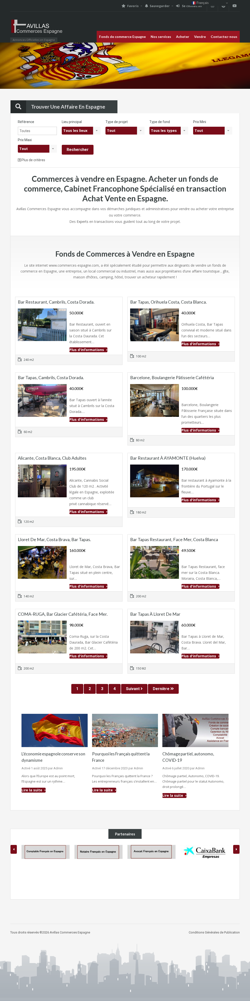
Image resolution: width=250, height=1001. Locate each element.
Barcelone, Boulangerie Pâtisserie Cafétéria (172, 377)
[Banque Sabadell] (204, 852)
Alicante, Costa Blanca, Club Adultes (52, 458)
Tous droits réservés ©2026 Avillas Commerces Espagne (50, 932)
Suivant (133, 688)
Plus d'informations (87, 349)
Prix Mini (199, 122)
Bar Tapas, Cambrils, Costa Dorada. (51, 377)
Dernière (161, 688)
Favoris (133, 6)
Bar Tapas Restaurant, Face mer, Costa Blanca (174, 539)
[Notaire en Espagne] (45, 852)
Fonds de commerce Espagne (122, 36)
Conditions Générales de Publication (214, 932)
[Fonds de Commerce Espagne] (37, 29)
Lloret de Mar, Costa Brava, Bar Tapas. (54, 539)
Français (202, 3)
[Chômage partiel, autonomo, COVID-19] (195, 730)
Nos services (161, 36)
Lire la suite (32, 790)
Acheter (182, 36)
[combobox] (81, 131)
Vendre (200, 36)
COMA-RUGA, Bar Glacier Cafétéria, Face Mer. (63, 614)
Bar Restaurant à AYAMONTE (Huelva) (168, 458)
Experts (82, 221)
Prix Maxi (25, 140)
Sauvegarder (160, 6)
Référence (26, 122)
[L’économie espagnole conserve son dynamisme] (54, 730)
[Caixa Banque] (151, 852)
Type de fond (159, 122)
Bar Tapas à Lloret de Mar (155, 614)
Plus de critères (33, 160)
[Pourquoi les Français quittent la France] (125, 730)
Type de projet (116, 122)
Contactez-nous (224, 36)
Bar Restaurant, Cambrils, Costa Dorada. (56, 302)
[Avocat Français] (98, 852)
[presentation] (13, 849)
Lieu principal (72, 122)
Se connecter (191, 6)
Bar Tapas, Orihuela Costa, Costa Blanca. (168, 302)
